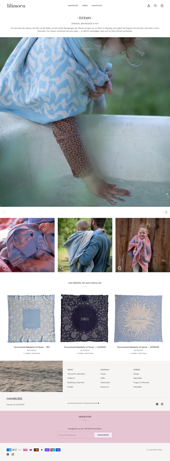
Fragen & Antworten (141, 382)
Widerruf (71, 378)
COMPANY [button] (105, 369)
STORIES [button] (136, 369)
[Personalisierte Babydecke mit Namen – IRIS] (32, 318)
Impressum (105, 386)
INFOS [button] (70, 369)
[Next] (166, 212)
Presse (103, 373)
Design (136, 373)
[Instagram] (162, 404)
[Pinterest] (157, 404)
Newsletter (137, 386)
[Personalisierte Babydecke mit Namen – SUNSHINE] (138, 318)
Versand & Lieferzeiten (76, 373)
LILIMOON (153, 450)
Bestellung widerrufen (75, 382)
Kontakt (70, 386)
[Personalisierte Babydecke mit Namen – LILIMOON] (85, 318)
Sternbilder (137, 378)
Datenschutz (105, 382)
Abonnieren (103, 435)
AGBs (103, 378)
